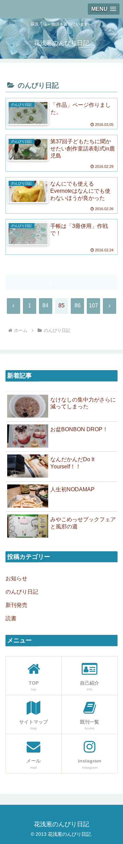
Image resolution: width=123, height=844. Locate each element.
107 (93, 305)
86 (77, 305)
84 (45, 305)
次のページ (61, 283)
